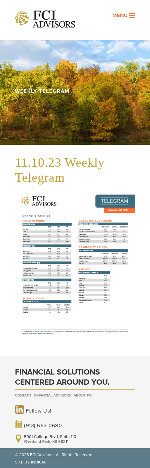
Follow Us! (37, 411)
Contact (23, 395)
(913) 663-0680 (43, 425)
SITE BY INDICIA (30, 462)
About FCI (83, 395)
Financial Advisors (52, 395)
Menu (120, 15)
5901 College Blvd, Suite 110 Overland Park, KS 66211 (50, 439)
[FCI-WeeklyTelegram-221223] (75, 338)
